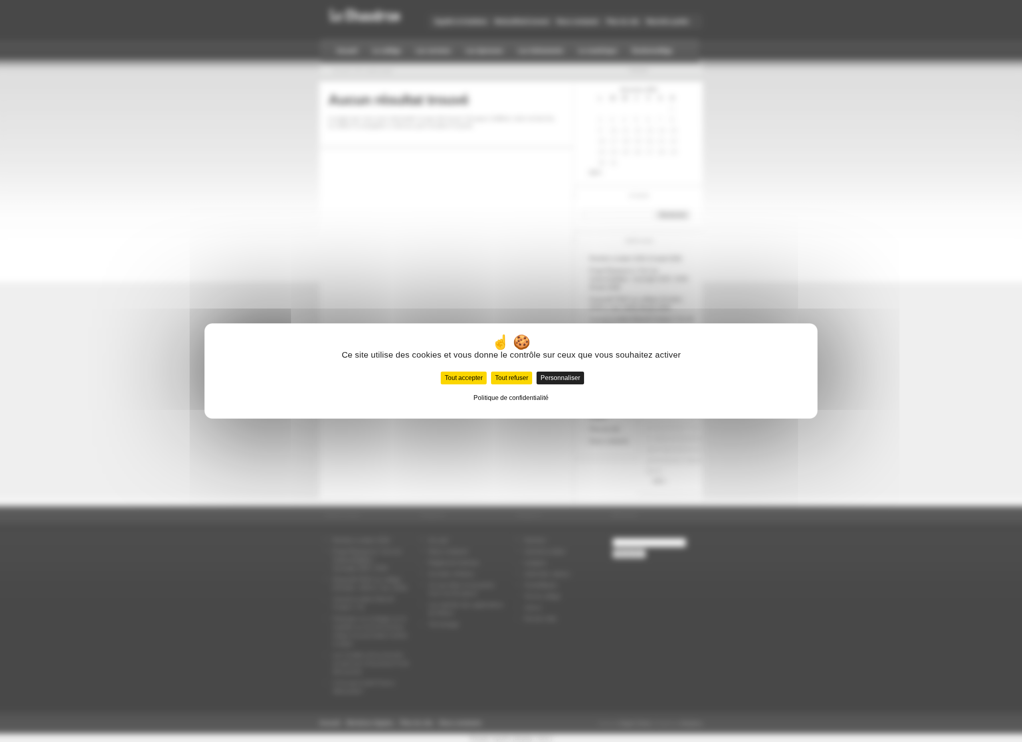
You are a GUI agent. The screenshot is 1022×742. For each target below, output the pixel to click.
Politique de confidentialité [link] (511, 397)
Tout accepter (464, 377)
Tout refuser (511, 377)
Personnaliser (560, 377)
